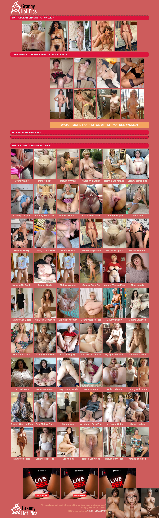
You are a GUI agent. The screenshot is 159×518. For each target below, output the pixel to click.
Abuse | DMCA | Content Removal (103, 511)
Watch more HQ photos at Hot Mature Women (99, 124)
